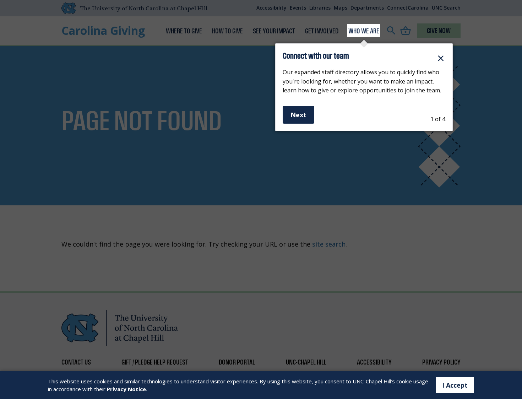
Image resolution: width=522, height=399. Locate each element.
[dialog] (364, 87)
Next (298, 114)
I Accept (455, 385)
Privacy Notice (126, 389)
